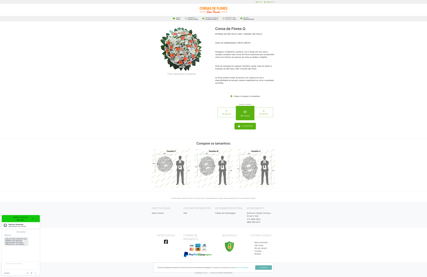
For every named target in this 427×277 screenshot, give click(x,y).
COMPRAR (247, 126)
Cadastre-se (270, 2)
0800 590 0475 (253, 222)
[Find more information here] (21, 245)
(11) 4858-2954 (253, 219)
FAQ (185, 213)
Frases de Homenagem (225, 213)
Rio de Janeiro (261, 248)
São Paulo (259, 245)
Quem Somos (158, 213)
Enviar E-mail (252, 216)
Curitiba (258, 251)
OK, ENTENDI (263, 267)
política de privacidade (241, 267)
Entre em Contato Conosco (259, 213)
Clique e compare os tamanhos (246, 96)
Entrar (259, 2)
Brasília (258, 254)
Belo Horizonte (261, 242)
